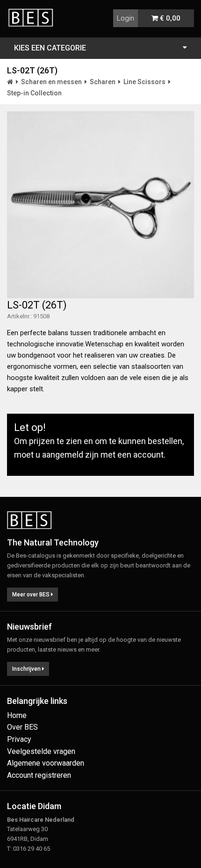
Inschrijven (27, 669)
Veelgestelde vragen (41, 751)
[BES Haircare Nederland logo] (34, 12)
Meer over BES (31, 594)
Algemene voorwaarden (45, 763)
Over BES (22, 727)
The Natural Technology (53, 542)
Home (17, 715)
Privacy (19, 739)
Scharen (102, 82)
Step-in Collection (34, 93)
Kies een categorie (50, 47)
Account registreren (39, 775)
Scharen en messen (51, 82)
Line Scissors (144, 82)
